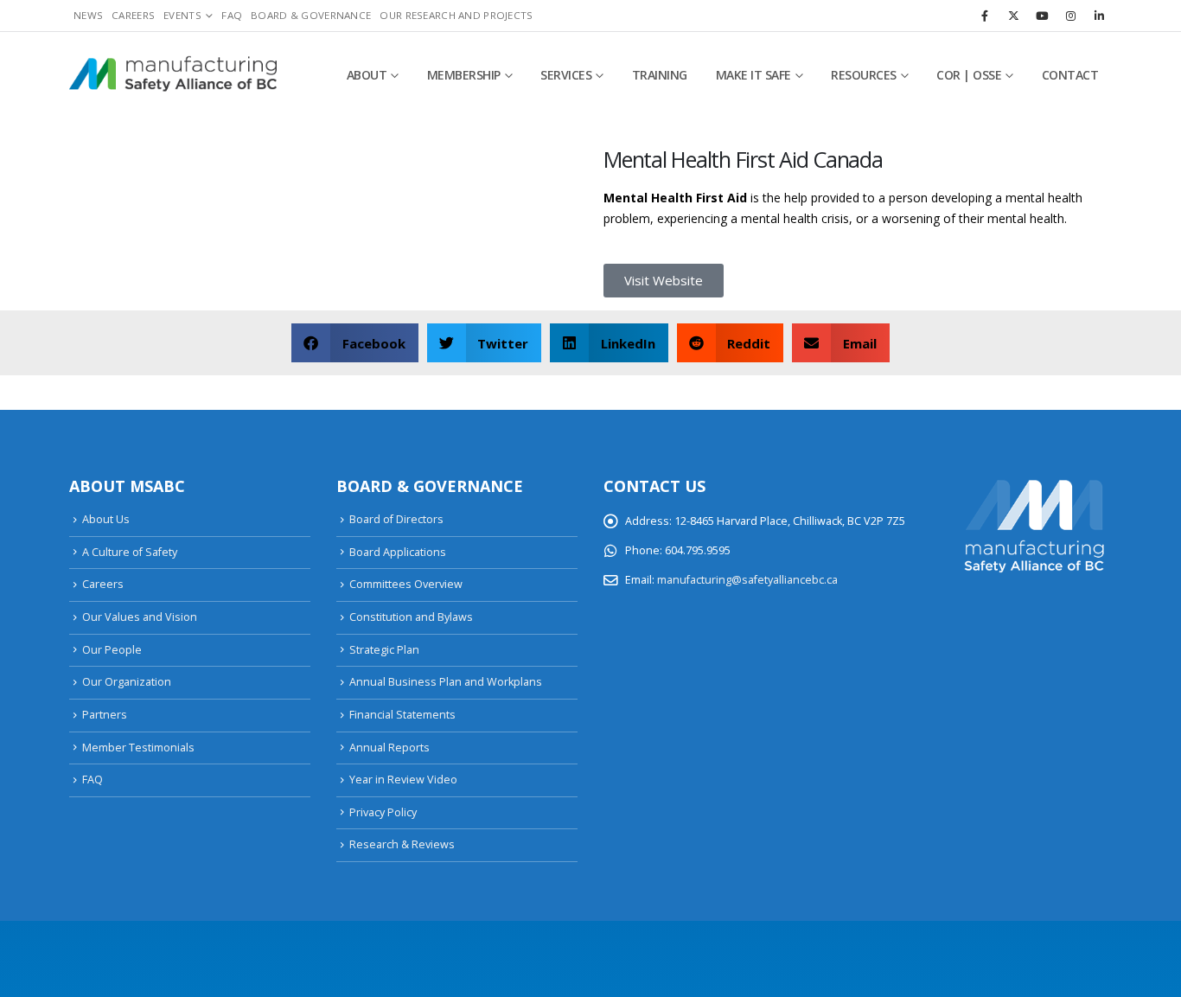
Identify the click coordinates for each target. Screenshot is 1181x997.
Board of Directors (396, 519)
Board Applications (397, 552)
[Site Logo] (173, 75)
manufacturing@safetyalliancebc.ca (747, 579)
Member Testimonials (138, 747)
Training (659, 75)
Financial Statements (402, 714)
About (367, 75)
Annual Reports (389, 747)
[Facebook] (985, 15)
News (88, 15)
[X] (1013, 15)
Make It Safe (753, 75)
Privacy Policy (383, 812)
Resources (864, 75)
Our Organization (126, 681)
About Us (106, 519)
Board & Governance (311, 15)
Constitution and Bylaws (411, 617)
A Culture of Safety (129, 552)
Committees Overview (406, 584)
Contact (1070, 75)
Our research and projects (456, 15)
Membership (464, 75)
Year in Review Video (403, 779)
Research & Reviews (402, 844)
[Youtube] (1042, 15)
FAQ (231, 15)
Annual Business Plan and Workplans (445, 681)
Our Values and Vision (139, 617)
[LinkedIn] (1099, 15)
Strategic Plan (384, 649)
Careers (133, 15)
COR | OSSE (968, 75)
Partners (104, 714)
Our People (112, 649)
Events (182, 15)
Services (565, 75)
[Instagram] (1070, 15)
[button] (354, 342)
